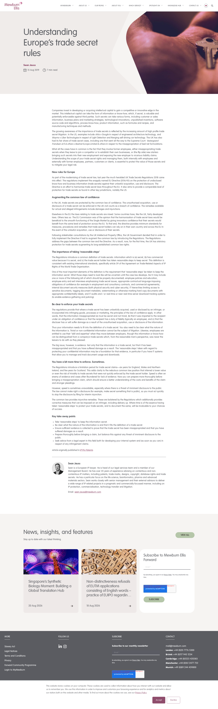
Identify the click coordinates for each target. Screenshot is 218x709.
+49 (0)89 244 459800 (185, 667)
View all (185, 535)
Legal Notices (11, 651)
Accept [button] (159, 700)
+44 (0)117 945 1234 (182, 654)
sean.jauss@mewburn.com (88, 492)
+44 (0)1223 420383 (188, 659)
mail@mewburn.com (176, 646)
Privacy (8, 660)
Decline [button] (173, 700)
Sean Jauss (29, 65)
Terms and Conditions (15, 656)
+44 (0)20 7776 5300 (184, 650)
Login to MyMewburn (15, 670)
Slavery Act (10, 646)
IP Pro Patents (86, 450)
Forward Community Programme (20, 665)
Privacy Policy (141, 693)
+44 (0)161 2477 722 (188, 663)
